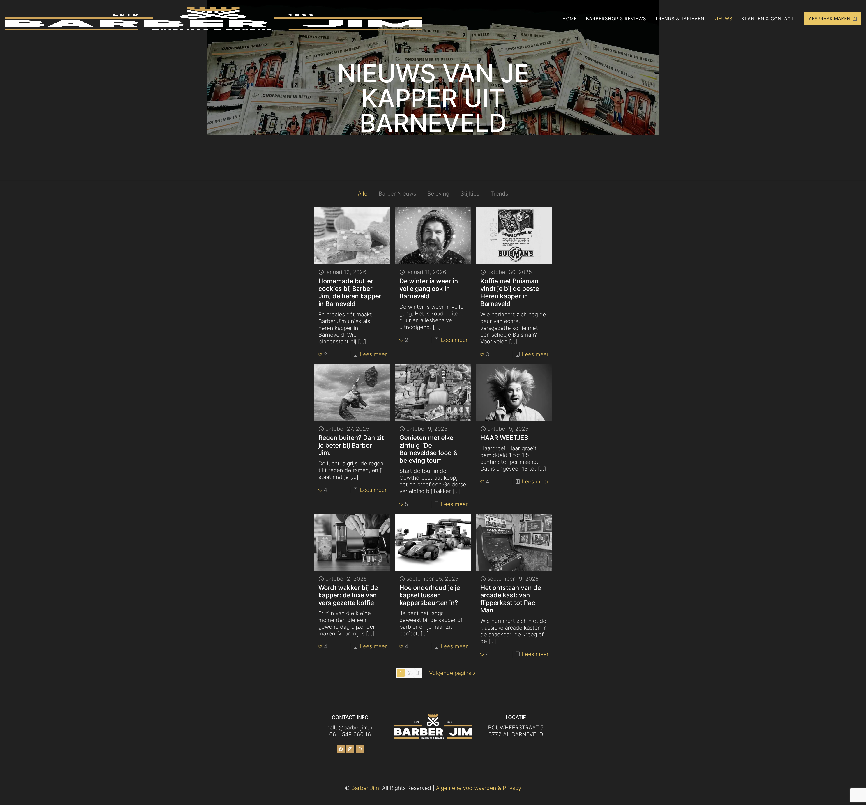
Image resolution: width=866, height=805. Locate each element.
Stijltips (470, 193)
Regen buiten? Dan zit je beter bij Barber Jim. (351, 445)
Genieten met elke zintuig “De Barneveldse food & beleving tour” (428, 449)
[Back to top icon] (844, 795)
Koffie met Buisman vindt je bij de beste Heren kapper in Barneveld (509, 292)
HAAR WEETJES (504, 438)
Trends (499, 193)
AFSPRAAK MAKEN (829, 18)
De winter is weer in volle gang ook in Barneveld (428, 288)
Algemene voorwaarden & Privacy (478, 788)
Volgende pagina (450, 673)
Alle (362, 193)
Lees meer (373, 354)
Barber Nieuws (397, 193)
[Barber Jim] (213, 18)
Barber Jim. (365, 788)
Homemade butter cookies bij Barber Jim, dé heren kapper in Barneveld (349, 292)
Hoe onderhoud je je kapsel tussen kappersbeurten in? (429, 595)
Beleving (438, 193)
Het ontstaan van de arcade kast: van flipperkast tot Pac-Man (510, 599)
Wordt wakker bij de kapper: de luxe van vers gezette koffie (348, 595)
